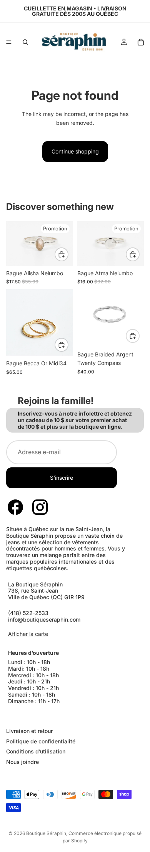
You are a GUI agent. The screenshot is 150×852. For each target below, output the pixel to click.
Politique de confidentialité (40, 741)
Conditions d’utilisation (35, 751)
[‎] (75, 715)
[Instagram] (40, 507)
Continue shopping (75, 151)
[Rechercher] (25, 42)
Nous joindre (22, 761)
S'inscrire (61, 477)
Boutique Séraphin (46, 833)
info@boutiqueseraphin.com (44, 619)
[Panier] (140, 42)
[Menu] (9, 42)
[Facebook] (15, 507)
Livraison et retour (29, 731)
